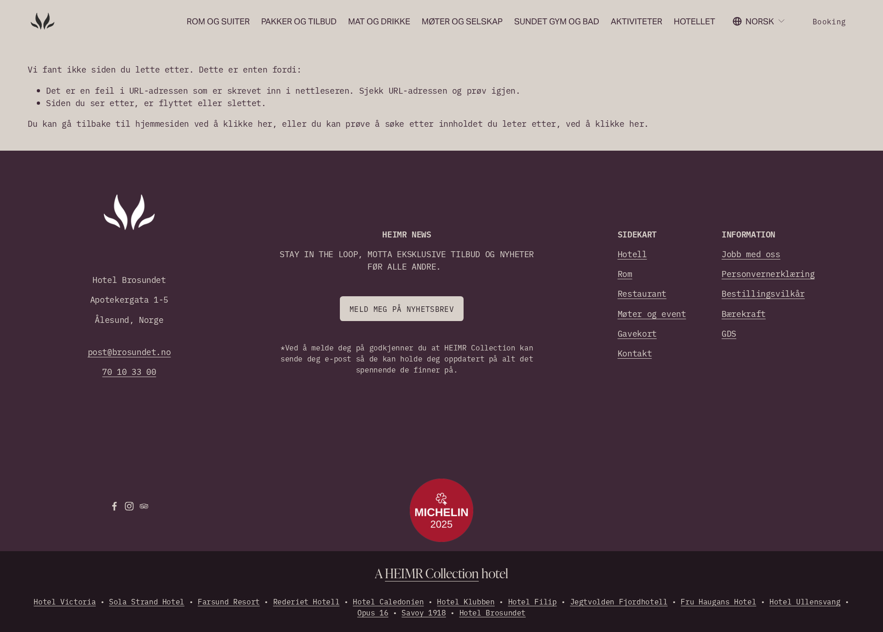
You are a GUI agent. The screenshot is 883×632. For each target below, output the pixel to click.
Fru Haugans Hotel (718, 601)
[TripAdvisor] (144, 506)
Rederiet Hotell (306, 601)
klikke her (247, 123)
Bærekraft (744, 313)
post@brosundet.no (129, 351)
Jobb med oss (751, 254)
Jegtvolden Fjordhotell (619, 601)
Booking (829, 21)
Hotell (632, 254)
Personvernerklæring (768, 273)
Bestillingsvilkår (763, 293)
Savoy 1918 (423, 612)
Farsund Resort (229, 601)
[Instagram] (129, 506)
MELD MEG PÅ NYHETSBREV (402, 309)
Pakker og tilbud (299, 21)
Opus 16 (372, 612)
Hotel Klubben (465, 601)
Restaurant (642, 293)
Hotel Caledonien (388, 601)
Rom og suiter (218, 21)
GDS (729, 333)
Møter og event (652, 313)
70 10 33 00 (129, 371)
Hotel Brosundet (492, 612)
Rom (625, 273)
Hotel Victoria (65, 601)
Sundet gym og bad (556, 21)
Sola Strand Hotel (146, 601)
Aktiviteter (636, 21)
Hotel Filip (532, 601)
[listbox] (759, 21)
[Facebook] (114, 506)
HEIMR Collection (432, 573)
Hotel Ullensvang (804, 601)
